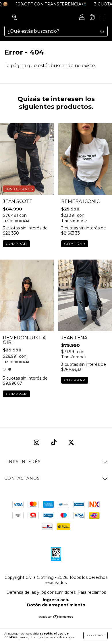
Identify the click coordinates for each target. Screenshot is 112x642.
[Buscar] (102, 31)
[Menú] (102, 17)
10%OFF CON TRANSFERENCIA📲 (46, 4)
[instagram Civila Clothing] (37, 442)
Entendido (95, 635)
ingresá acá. (56, 599)
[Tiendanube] (56, 617)
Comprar (16, 243)
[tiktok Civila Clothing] (54, 442)
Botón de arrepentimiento (56, 605)
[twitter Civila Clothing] (71, 442)
